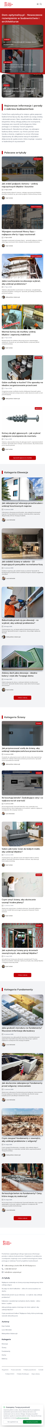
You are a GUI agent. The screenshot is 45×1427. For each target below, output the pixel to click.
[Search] (41, 4)
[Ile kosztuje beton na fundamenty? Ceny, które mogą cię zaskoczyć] (22, 1177)
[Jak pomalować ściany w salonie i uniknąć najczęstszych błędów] (22, 85)
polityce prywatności (22, 1418)
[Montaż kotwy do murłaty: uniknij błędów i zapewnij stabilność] (22, 316)
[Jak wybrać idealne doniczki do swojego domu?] (22, 36)
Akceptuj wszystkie (32, 1422)
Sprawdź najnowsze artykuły (22, 458)
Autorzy (5, 1321)
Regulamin (5, 1370)
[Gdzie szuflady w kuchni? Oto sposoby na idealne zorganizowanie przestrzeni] (22, 367)
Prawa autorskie (16, 1370)
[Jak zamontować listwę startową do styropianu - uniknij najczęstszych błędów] (22, 61)
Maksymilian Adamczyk (13, 637)
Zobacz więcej (22, 697)
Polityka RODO (9, 1374)
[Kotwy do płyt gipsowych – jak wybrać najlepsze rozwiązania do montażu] (22, 418)
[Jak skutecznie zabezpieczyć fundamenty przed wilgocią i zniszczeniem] (22, 1066)
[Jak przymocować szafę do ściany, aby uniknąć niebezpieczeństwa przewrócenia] (22, 733)
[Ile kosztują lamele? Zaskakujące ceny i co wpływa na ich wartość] (22, 783)
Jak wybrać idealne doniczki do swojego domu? (19, 42)
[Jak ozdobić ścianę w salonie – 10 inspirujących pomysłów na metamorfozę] (22, 543)
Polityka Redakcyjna (23, 1374)
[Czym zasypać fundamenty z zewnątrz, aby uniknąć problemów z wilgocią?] (22, 1121)
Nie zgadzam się (13, 1422)
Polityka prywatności (30, 1370)
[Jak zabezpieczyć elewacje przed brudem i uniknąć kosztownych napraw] (22, 488)
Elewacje (5, 1344)
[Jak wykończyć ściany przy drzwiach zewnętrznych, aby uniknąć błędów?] (22, 935)
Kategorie (6, 1339)
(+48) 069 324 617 (10, 1269)
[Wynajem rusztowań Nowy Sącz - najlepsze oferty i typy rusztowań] (22, 216)
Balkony (4, 1359)
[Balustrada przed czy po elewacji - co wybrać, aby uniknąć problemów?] (22, 602)
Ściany (4, 1347)
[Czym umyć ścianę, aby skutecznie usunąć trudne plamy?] (22, 884)
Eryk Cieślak (9, 690)
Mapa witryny (36, 1374)
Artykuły (6, 1278)
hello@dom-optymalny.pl (12, 1272)
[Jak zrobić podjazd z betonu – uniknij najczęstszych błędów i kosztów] (22, 168)
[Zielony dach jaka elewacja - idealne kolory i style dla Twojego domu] (22, 657)
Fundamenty (6, 1351)
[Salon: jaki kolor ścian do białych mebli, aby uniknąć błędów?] (22, 834)
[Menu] (38, 4)
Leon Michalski (10, 520)
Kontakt (41, 1370)
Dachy (4, 1355)
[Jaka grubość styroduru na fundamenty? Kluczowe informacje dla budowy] (22, 1010)
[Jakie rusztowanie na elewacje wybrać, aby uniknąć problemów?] (22, 266)
